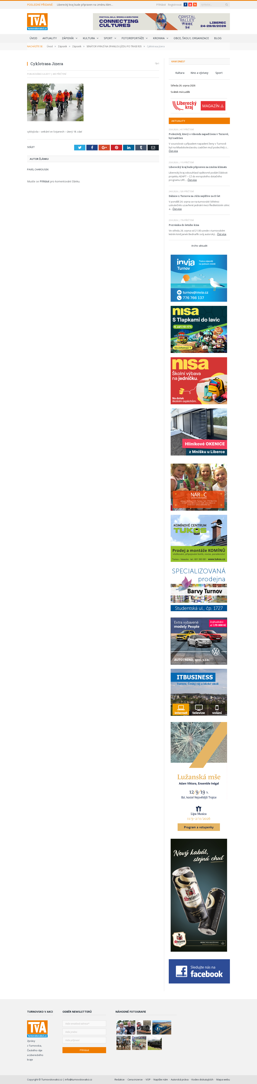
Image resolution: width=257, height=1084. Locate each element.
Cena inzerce (135, 1079)
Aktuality (50, 38)
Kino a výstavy (199, 73)
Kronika (159, 38)
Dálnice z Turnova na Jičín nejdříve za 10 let (194, 196)
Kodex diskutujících (202, 1079)
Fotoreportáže (133, 38)
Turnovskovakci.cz (52, 1079)
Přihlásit (161, 4)
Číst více (173, 151)
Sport (108, 38)
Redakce (120, 1079)
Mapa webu (223, 1079)
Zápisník (68, 38)
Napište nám (161, 1079)
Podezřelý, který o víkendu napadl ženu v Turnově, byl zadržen (199, 136)
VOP (148, 1079)
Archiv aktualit (199, 245)
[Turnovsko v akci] (37, 21)
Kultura (89, 38)
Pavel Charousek (38, 169)
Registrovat (175, 4)
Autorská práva (180, 1079)
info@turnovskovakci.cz (78, 1079)
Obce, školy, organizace (191, 38)
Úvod (33, 38)
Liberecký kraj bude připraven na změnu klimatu (86, 4)
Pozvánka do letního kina (184, 225)
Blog (217, 38)
